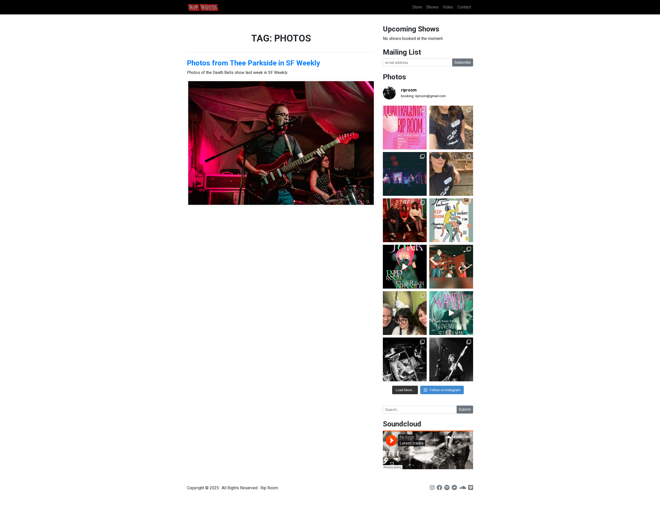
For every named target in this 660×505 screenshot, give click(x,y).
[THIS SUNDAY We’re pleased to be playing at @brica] (405, 220)
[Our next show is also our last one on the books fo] (405, 359)
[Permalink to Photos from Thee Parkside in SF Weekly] (281, 143)
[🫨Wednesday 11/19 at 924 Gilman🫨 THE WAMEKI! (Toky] (451, 313)
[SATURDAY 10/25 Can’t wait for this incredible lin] (451, 359)
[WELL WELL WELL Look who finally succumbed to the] (451, 174)
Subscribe (463, 62)
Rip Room (212, 7)
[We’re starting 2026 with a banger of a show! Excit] (451, 267)
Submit (465, 409)
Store (417, 7)
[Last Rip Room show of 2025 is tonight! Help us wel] (405, 313)
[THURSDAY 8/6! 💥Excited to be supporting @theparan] (405, 174)
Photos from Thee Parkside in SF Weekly (253, 63)
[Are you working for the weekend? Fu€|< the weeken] (405, 267)
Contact (464, 7)
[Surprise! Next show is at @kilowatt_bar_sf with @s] (451, 220)
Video (448, 7)
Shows (432, 7)
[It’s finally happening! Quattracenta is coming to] (405, 127)
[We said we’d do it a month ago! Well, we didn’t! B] (451, 127)
